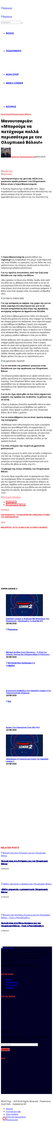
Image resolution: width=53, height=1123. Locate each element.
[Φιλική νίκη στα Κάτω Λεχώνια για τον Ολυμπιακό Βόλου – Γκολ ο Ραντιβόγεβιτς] (26, 917)
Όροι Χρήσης (12, 1114)
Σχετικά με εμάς (13, 1111)
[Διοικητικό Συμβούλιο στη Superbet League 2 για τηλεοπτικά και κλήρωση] (24, 675)
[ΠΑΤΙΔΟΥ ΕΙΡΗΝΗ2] (11, 497)
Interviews (6, 114)
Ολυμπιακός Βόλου (21, 114)
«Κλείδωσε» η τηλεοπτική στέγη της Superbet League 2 (27, 760)
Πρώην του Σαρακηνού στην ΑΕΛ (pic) (23, 727)
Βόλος (10, 33)
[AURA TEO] (7, 171)
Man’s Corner (14, 82)
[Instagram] (1, 1013)
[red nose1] (6, 174)
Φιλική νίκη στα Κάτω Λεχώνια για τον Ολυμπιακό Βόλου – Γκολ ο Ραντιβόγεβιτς (22, 924)
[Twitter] (1, 1007)
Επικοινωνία (12, 1119)
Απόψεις (11, 106)
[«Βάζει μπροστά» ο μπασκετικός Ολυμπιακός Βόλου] (26, 884)
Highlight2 (11, 502)
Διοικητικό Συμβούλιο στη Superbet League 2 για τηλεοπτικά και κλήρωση (28, 691)
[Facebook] (1, 1001)
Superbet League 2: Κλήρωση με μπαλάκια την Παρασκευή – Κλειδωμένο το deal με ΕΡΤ (27, 619)
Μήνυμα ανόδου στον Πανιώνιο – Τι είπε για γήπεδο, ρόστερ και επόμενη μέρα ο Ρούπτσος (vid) (27, 653)
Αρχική (9, 1108)
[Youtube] (1, 1018)
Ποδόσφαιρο (13, 50)
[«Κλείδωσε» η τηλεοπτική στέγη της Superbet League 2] (24, 745)
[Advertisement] (26, 227)
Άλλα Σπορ (12, 74)
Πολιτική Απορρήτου (16, 1117)
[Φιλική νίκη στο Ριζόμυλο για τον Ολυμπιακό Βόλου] (26, 855)
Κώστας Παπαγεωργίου (23, 156)
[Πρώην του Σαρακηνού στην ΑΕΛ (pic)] (24, 712)
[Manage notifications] (4, 1119)
